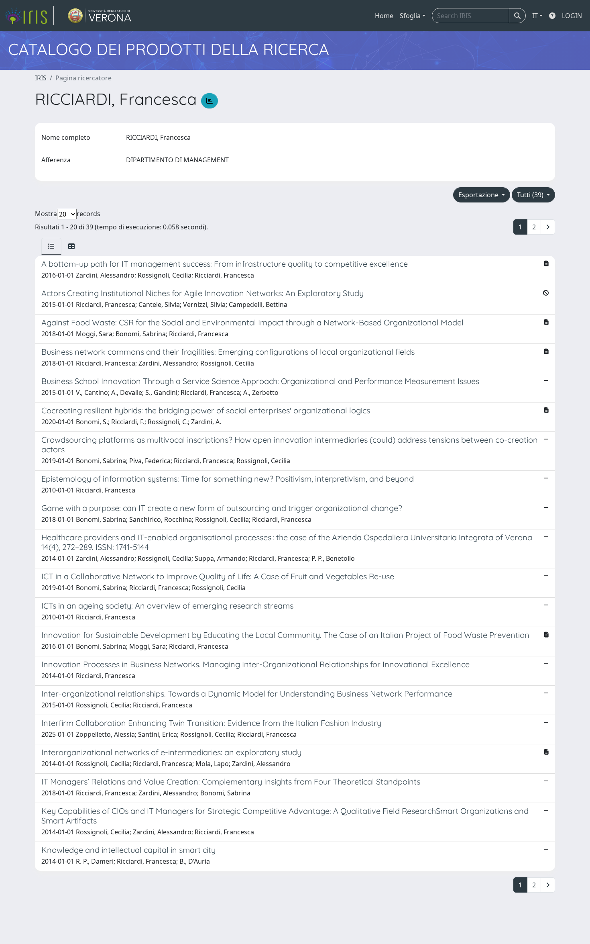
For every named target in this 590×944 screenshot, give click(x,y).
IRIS (41, 78)
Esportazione (479, 194)
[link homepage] (29, 15)
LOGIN (572, 15)
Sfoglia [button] (410, 15)
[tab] (51, 246)
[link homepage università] (99, 15)
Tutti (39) (531, 194)
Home (384, 15)
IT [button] (535, 15)
